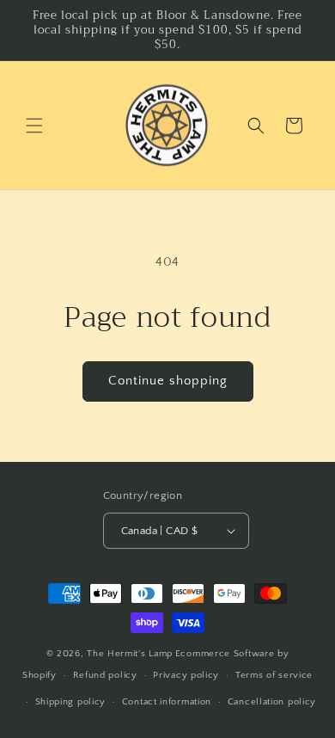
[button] (34, 126)
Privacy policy (186, 675)
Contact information (166, 702)
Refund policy (105, 675)
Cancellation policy (272, 702)
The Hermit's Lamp (130, 654)
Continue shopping (168, 380)
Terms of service (274, 675)
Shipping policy (71, 702)
